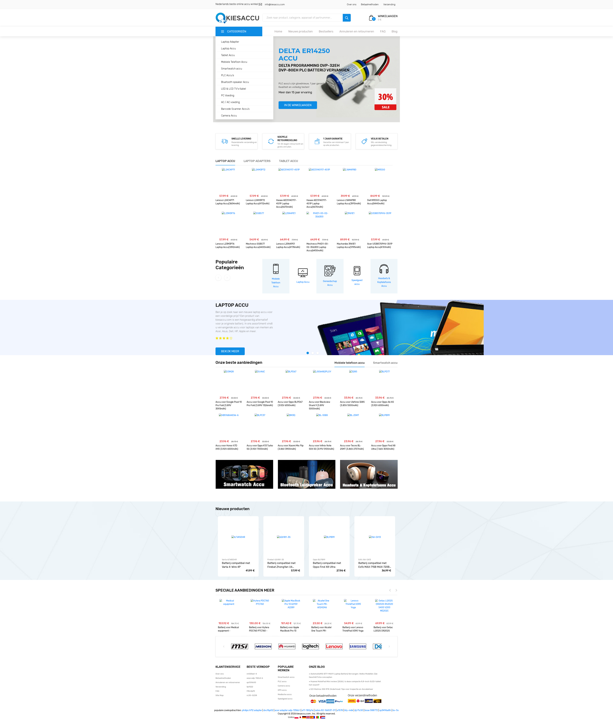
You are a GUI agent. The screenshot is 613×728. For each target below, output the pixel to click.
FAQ (383, 31)
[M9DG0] (380, 181)
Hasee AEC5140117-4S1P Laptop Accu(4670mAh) (286, 203)
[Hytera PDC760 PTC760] (260, 602)
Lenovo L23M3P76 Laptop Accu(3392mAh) (228, 246)
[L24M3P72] (258, 181)
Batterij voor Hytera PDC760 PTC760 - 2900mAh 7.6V (259, 629)
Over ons (351, 4)
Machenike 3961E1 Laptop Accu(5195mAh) (349, 246)
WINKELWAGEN (387, 16)
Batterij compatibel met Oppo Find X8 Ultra (327, 565)
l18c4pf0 (251, 691)
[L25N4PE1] (288, 224)
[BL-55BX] (322, 426)
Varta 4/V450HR (229, 560)
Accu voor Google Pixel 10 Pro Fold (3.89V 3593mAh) (229, 405)
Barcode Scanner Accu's (235, 108)
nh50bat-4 (252, 674)
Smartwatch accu (231, 68)
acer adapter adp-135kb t (287, 710)
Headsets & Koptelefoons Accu (384, 282)
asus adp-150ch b (255, 678)
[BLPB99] (384, 426)
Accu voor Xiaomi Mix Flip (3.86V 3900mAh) (290, 447)
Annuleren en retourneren (356, 31)
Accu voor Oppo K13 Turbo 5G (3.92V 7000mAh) (260, 447)
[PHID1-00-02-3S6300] (319, 224)
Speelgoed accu (285, 699)
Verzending (389, 4)
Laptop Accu (228, 48)
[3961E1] (349, 224)
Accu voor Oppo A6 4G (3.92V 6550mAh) (382, 404)
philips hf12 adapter (252, 710)
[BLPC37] (260, 426)
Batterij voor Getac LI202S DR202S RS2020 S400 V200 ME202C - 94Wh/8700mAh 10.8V (384, 629)
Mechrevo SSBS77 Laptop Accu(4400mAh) (258, 246)
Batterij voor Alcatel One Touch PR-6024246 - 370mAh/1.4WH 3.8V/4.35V (321, 629)
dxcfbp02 (268, 710)
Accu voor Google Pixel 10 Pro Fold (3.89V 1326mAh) (260, 404)
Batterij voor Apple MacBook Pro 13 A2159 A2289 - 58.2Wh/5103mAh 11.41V (289, 629)
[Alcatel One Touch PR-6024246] (322, 604)
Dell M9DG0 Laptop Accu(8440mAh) (377, 202)
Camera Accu (229, 115)
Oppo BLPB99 (319, 560)
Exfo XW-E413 (364, 560)
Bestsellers (326, 31)
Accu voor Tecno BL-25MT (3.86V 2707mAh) (352, 447)
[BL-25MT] (353, 426)
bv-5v (396, 710)
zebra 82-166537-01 (325, 710)
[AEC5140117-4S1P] (289, 181)
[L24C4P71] (228, 181)
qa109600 (251, 682)
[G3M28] (229, 383)
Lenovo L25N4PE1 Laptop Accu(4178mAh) (288, 246)
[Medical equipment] (228, 602)
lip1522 (250, 687)
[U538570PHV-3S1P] (380, 224)
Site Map (219, 695)
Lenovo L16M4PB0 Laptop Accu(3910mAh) (349, 202)
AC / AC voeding (230, 102)
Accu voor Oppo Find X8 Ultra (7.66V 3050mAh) (383, 447)
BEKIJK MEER (230, 351)
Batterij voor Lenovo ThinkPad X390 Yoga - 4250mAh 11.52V (352, 629)
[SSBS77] (258, 224)
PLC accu (282, 681)
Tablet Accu (228, 55)
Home (278, 31)
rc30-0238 (252, 695)
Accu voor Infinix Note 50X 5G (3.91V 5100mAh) (321, 447)
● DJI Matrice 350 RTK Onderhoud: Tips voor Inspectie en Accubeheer (341, 689)
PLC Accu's (227, 75)
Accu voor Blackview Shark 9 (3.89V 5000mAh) (319, 405)
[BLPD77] (384, 383)
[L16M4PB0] (349, 181)
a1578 (340, 710)
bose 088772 (371, 710)
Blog (394, 31)
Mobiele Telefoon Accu (234, 61)
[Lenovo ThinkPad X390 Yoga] (353, 604)
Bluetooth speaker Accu (235, 82)
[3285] (353, 383)
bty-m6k (348, 710)
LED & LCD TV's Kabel (233, 88)
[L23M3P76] (228, 224)
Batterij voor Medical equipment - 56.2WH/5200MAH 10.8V (228, 629)
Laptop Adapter (230, 41)
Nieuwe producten (300, 31)
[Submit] (347, 18)
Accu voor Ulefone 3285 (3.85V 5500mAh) (352, 404)
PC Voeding (227, 95)
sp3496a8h (385, 710)
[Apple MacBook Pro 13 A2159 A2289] (291, 604)
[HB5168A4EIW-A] (228, 426)
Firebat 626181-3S (275, 560)
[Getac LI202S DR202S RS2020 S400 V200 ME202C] (384, 605)
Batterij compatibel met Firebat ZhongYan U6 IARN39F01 (281, 565)
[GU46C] (260, 383)
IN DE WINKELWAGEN (297, 105)
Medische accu (284, 694)
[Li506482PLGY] (322, 383)
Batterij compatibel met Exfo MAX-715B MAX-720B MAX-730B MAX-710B (374, 565)
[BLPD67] (291, 383)
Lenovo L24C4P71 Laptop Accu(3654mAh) (228, 202)
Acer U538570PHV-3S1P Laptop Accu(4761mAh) (379, 246)
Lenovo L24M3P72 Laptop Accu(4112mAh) (257, 202)
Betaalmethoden (370, 4)
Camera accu (284, 686)
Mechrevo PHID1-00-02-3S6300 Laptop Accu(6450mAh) (317, 247)
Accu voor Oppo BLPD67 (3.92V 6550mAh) (290, 404)
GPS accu (282, 690)
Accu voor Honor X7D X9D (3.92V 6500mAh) (227, 447)
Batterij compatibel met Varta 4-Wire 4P (236, 565)
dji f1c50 (359, 710)
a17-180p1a (307, 710)
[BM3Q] (291, 426)
